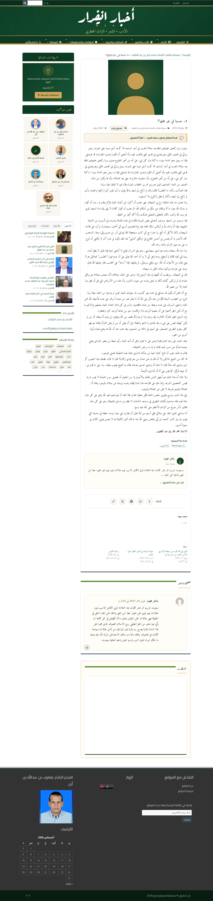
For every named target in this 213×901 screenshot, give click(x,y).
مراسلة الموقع (186, 791)
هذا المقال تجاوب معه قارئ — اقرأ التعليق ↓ (153, 138)
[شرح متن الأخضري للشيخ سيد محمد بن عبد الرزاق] (64, 249)
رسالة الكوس (113, 551)
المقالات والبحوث (114, 41)
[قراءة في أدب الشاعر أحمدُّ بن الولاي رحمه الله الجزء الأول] (64, 265)
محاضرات (52, 367)
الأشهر (68, 225)
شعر (43, 357)
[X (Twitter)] (122, 501)
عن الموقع (188, 785)
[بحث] (24, 2)
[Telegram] (131, 501)
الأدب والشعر (142, 41)
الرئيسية (181, 41)
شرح (50, 357)
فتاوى (56, 362)
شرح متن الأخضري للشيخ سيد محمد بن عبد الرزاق (40, 248)
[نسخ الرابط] (113, 501)
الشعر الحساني (65, 351)
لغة (69, 367)
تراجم (45, 351)
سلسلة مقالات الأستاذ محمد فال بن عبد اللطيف (155, 55)
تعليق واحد (116, 128)
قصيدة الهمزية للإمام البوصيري (39, 233)
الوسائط (53, 41)
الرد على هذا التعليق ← (172, 482)
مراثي (35, 367)
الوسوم (32, 225)
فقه (48, 362)
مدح (43, 367)
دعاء (69, 357)
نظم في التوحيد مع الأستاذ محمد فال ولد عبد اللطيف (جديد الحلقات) (39, 281)
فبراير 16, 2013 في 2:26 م (131, 601)
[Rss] (47, 3)
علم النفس (66, 362)
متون (62, 367)
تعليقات (45, 225)
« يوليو (69, 883)
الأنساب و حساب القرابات (60, 319)
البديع (38, 346)
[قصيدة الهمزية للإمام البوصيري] (64, 236)
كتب (32, 362)
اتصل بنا (176, 3)
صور (35, 357)
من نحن (186, 3)
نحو (60, 372)
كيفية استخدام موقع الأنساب (57, 328)
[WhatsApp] (140, 501)
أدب (69, 346)
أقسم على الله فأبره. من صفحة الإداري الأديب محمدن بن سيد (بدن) (172, 553)
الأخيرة (57, 225)
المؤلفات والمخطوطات (82, 41)
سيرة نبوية (59, 357)
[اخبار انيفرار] (106, 21)
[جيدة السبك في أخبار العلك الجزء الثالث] (64, 297)
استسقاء (60, 346)
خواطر (29, 351)
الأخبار (164, 41)
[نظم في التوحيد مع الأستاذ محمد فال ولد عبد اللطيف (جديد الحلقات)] (64, 281)
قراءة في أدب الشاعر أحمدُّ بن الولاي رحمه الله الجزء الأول (40, 260)
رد (87, 647)
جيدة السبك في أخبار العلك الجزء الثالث (140, 553)
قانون (40, 362)
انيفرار (53, 351)
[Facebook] (45, 3)
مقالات (68, 372)
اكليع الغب (48, 346)
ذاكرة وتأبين (31, 41)
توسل (37, 351)
